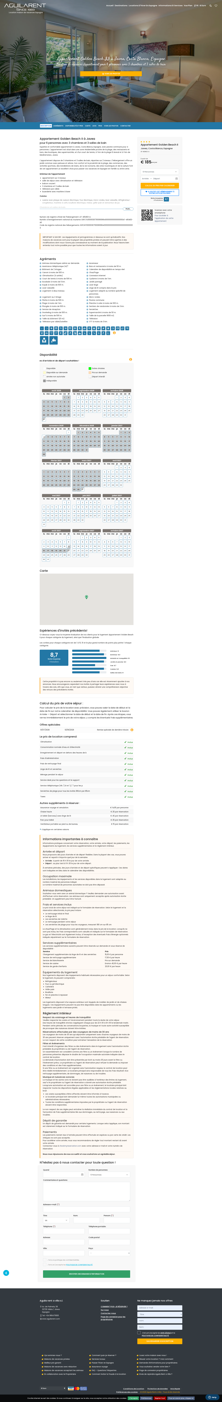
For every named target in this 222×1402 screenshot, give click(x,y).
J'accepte (133, 1398)
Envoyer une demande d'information (86, 1274)
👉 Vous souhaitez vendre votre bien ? (153, 1366)
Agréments (58, 126)
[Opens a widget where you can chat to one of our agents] (212, 1397)
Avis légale (175, 1388)
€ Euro (203, 5)
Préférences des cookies (127, 1392)
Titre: (45, 1215)
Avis (94, 126)
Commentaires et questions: (55, 1180)
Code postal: (94, 1237)
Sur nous (105, 1310)
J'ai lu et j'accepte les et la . (158, 1334)
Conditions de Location (133, 1388)
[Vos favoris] (216, 6)
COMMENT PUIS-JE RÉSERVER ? (114, 1306)
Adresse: (46, 1237)
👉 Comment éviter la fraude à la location (107, 1374)
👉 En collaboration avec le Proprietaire (59, 1374)
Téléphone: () (49, 1226)
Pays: (91, 1248)
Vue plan (188, 5)
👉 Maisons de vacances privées (56, 1359)
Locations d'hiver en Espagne (143, 5)
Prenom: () (109, 1215)
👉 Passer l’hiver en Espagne (101, 1363)
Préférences (146, 1398)
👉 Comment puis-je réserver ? (102, 1355)
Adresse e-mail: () (51, 1204)
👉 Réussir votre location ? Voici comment (155, 1359)
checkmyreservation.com (70, 1146)
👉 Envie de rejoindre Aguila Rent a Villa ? (154, 1374)
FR (197, 5)
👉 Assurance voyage (98, 1366)
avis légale (165, 1333)
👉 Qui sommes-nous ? (52, 1355)
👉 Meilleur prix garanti (51, 1363)
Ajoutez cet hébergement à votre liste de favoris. (161, 192)
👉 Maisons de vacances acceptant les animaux (62, 1370)
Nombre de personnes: (98, 1170)
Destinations (121, 5)
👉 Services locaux (97, 1359)
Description (45, 126)
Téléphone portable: (97, 1226)
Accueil (109, 5)
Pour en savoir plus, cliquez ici (181, 1398)
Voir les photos (112, 74)
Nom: (75, 1215)
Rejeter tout (160, 1398)
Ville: (45, 1248)
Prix (100, 126)
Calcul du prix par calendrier (160, 185)
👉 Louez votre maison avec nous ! (152, 1355)
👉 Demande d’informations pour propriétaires (157, 1363)
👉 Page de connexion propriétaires (152, 1370)
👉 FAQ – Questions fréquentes (102, 1370)
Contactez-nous (108, 1313)
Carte (87, 126)
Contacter (125, 126)
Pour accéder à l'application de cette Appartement (164, 218)
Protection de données (157, 1388)
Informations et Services (171, 5)
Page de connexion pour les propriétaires (113, 1318)
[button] (86, 597)
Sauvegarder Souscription (159, 1341)
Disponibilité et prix (74, 126)
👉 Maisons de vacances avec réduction (59, 1366)
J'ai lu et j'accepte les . (70, 1265)
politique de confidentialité (79, 1265)
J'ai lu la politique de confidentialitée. (63, 1260)
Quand (46, 1170)
